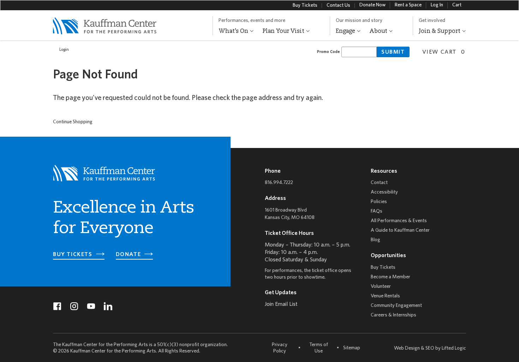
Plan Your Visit (284, 31)
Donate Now (372, 5)
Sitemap (351, 347)
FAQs (376, 211)
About (379, 31)
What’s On (234, 31)
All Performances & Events (399, 221)
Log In (437, 5)
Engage (346, 31)
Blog (375, 240)
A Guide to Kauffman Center (400, 230)
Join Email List (281, 304)
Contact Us (338, 5)
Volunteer (381, 286)
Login (64, 50)
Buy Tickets (305, 5)
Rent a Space (408, 5)
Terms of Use (318, 348)
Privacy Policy (279, 348)
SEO (429, 348)
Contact (379, 182)
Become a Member (390, 277)
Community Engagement (396, 305)
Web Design (407, 348)
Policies (379, 202)
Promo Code (328, 52)
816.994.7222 (279, 182)
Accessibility (384, 192)
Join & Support (440, 31)
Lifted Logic (454, 348)
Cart (456, 5)
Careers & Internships (393, 315)
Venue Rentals (385, 296)
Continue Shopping (73, 122)
